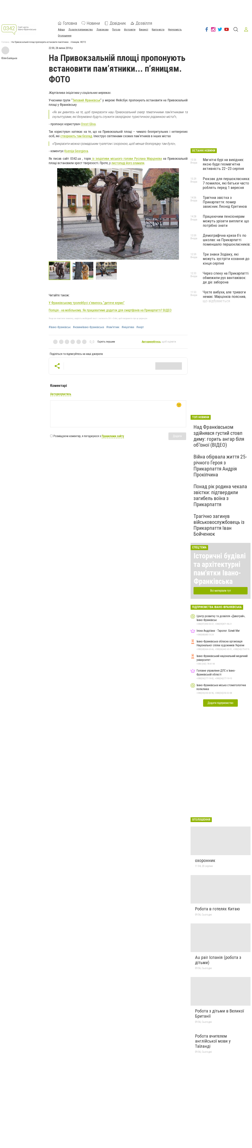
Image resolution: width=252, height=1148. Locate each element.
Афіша (61, 29)
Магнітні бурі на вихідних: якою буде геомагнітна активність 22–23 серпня (223, 164)
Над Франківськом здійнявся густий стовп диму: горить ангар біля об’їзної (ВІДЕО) (219, 436)
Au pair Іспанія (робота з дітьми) (218, 960)
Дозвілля (144, 23)
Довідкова (102, 29)
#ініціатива (128, 327)
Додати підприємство (80, 29)
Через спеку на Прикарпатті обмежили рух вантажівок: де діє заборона (225, 277)
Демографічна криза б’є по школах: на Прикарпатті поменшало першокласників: (226, 240)
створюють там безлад (76, 136)
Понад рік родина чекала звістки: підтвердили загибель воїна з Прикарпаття (220, 495)
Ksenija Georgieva (76, 151)
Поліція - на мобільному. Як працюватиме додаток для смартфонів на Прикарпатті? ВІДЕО (110, 310)
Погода (116, 29)
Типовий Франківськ (86, 100)
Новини (93, 23)
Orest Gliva (88, 124)
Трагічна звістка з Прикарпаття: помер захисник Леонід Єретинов (225, 202)
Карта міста (158, 29)
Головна (70, 23)
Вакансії (143, 29)
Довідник (118, 23)
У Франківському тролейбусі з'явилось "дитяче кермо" (87, 303)
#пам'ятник (112, 327)
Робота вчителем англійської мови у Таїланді (213, 1041)
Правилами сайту (113, 436)
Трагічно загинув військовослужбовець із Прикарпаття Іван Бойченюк (219, 525)
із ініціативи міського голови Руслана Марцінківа (126, 158)
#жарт (140, 327)
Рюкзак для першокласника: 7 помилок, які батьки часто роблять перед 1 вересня (226, 183)
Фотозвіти (129, 29)
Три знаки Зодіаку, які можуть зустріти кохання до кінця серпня (226, 258)
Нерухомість (175, 29)
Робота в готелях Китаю (217, 908)
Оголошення (64, 35)
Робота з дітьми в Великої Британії (219, 1013)
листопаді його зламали (127, 163)
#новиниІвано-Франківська (88, 327)
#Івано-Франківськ (60, 327)
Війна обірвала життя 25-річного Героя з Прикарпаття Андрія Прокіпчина (220, 466)
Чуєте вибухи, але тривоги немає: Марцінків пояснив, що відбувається (224, 296)
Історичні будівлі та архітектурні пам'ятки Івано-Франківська (220, 569)
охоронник (205, 860)
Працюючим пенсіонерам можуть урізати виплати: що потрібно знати (226, 220)
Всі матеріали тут (220, 590)
